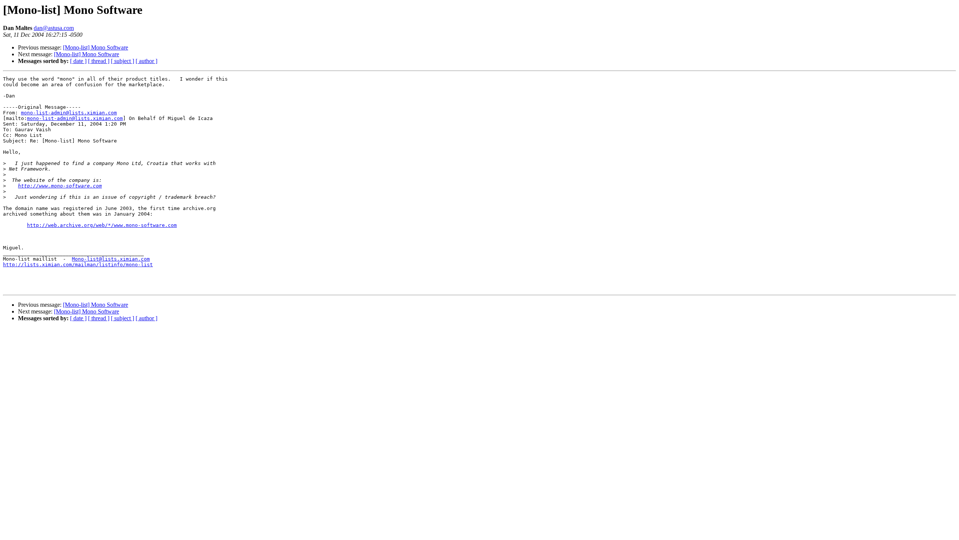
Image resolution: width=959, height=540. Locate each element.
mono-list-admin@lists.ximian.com (69, 113)
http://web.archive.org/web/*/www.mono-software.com (102, 225)
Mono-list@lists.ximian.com (111, 259)
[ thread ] (98, 61)
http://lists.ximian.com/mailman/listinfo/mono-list (78, 264)
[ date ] (78, 61)
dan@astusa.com (54, 28)
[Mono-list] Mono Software (95, 47)
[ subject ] (122, 61)
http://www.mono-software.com (60, 186)
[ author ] (146, 61)
